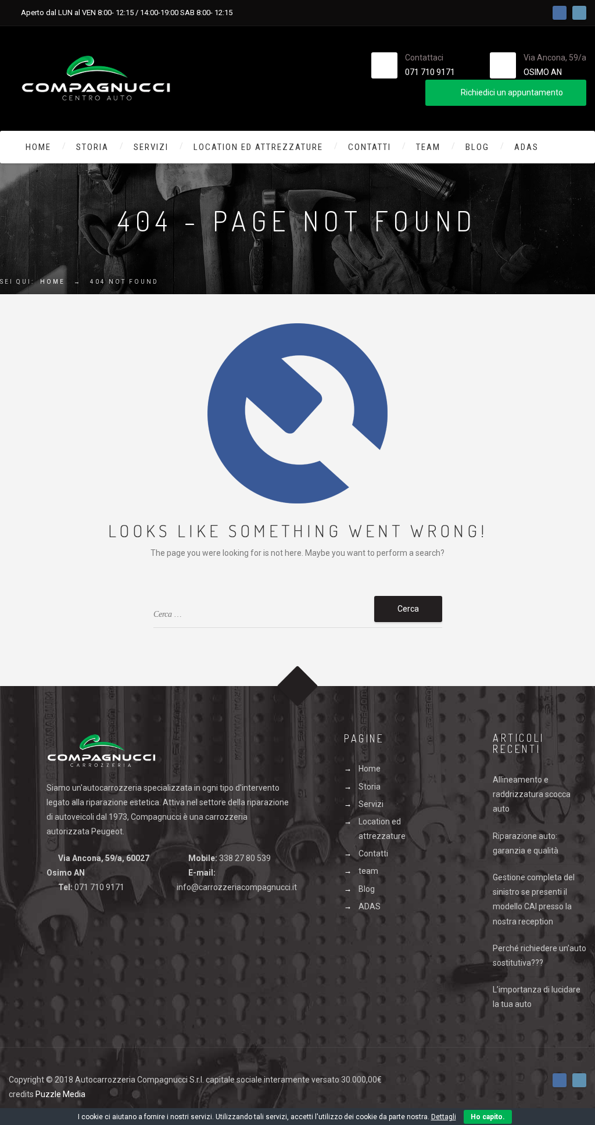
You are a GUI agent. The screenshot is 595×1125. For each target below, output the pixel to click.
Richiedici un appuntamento (512, 92)
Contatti (369, 147)
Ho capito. (488, 1117)
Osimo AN (543, 72)
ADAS (526, 147)
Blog (477, 147)
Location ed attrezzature (258, 147)
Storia (92, 147)
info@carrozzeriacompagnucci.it (237, 887)
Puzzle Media (60, 1094)
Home (38, 147)
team (428, 147)
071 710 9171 (430, 72)
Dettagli (443, 1117)
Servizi (151, 147)
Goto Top (297, 685)
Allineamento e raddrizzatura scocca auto (532, 794)
